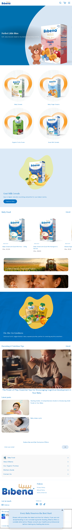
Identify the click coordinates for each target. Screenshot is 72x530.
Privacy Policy (41, 487)
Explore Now (10, 201)
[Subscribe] (65, 447)
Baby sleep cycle (36, 418)
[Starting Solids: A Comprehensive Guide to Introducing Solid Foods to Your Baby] (15, 407)
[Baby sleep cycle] (15, 425)
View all (68, 212)
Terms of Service (42, 492)
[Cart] (65, 3)
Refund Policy (41, 490)
